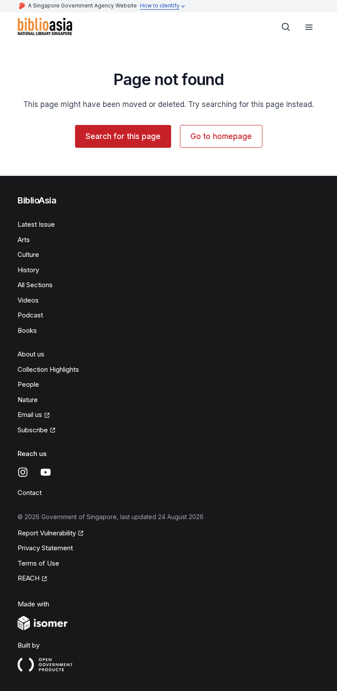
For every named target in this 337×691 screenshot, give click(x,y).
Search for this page (123, 136)
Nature (28, 399)
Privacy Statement (45, 548)
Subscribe (33, 430)
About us (31, 354)
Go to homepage (221, 136)
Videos (28, 300)
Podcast (30, 315)
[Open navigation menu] (308, 27)
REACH (28, 578)
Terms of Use (38, 563)
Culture (28, 254)
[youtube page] (45, 472)
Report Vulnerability (47, 533)
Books (27, 330)
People (28, 384)
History (28, 270)
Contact (30, 492)
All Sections (35, 285)
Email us (30, 414)
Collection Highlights (48, 369)
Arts (24, 239)
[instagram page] (23, 472)
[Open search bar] (286, 27)
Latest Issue (36, 224)
